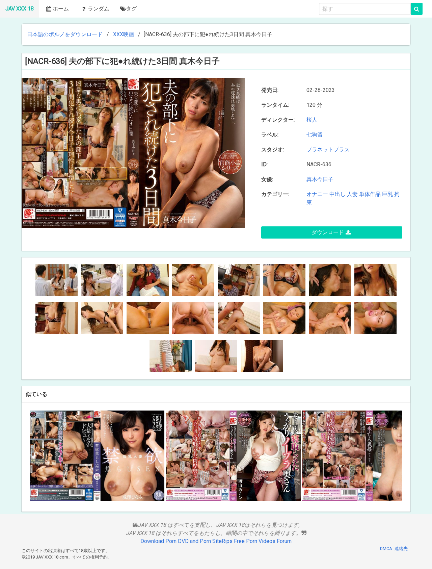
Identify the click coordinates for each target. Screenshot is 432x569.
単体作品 (370, 194)
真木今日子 (319, 179)
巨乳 (387, 194)
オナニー (317, 194)
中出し (337, 194)
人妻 (352, 194)
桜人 (311, 120)
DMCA (386, 548)
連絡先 (401, 548)
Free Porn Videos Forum (263, 541)
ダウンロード (328, 232)
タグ (131, 8)
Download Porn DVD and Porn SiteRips (186, 541)
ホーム (61, 8)
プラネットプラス (329, 149)
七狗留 (315, 134)
